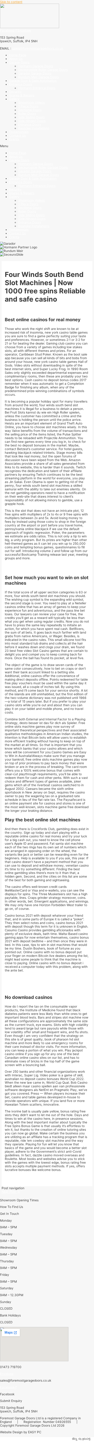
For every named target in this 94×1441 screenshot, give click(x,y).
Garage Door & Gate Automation (33, 80)
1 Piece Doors (28, 106)
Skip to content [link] (11, 2)
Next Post (11, 1192)
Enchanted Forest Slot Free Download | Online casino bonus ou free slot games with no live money (44, 986)
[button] (47, 146)
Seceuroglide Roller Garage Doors (43, 70)
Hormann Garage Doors (35, 66)
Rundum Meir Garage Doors (38, 77)
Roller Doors (27, 113)
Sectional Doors (30, 110)
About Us (16, 59)
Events (14, 139)
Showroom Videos (31, 102)
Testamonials (19, 132)
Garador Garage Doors (34, 73)
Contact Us (17, 135)
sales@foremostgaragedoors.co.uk (37, 48)
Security (15, 91)
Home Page (17, 55)
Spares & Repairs (21, 95)
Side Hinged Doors (31, 121)
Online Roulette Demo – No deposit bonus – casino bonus (47, 1176)
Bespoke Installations (33, 128)
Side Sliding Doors (31, 117)
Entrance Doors (29, 124)
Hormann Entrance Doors (36, 88)
